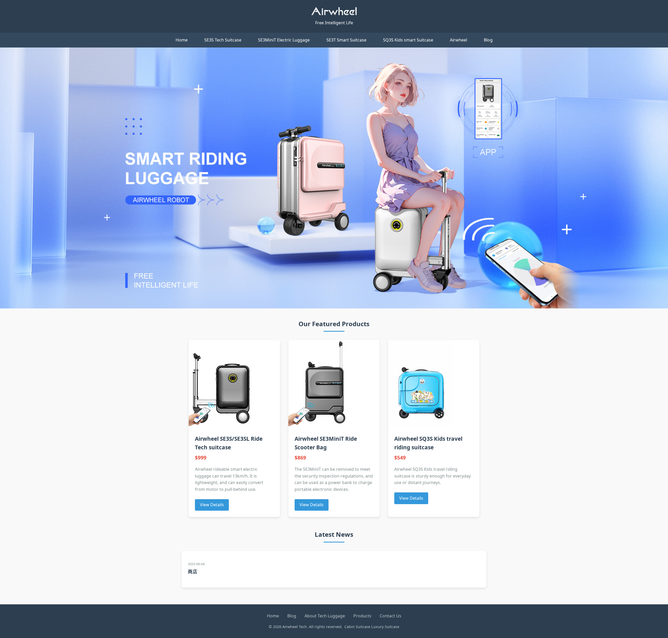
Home (182, 40)
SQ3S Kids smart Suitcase (408, 40)
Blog (488, 40)
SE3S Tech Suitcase (222, 40)
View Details (212, 505)
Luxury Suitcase (385, 626)
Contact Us (390, 616)
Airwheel (458, 40)
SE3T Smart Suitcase (346, 40)
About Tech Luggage (325, 616)
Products (362, 616)
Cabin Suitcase (357, 626)
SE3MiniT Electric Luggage (284, 40)
